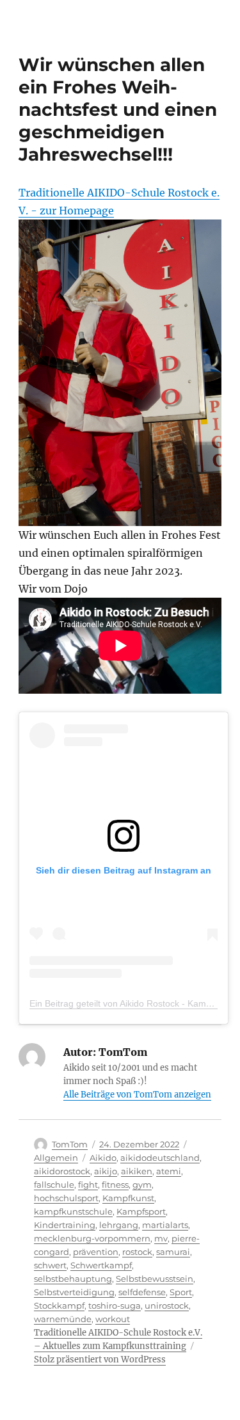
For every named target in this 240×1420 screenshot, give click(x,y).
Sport (181, 1292)
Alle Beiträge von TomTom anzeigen (137, 1094)
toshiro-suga (114, 1305)
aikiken (136, 1171)
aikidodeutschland (160, 1158)
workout (112, 1319)
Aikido (103, 1158)
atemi (168, 1171)
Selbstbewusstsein (154, 1278)
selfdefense (142, 1292)
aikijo (105, 1171)
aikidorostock (62, 1171)
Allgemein (56, 1158)
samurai (173, 1252)
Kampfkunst (128, 1198)
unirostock (167, 1305)
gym (142, 1184)
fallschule (54, 1184)
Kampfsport (141, 1211)
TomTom (70, 1144)
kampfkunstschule (73, 1211)
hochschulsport (66, 1198)
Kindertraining (64, 1225)
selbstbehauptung (73, 1278)
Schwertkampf (101, 1265)
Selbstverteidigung (74, 1292)
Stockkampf (59, 1305)
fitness (115, 1184)
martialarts (165, 1225)
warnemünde (63, 1319)
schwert (50, 1265)
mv (161, 1238)
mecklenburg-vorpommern (92, 1238)
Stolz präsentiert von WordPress (100, 1359)
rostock (137, 1252)
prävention (95, 1252)
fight (88, 1184)
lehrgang (118, 1225)
